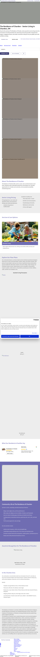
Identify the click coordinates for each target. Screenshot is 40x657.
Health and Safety (17, 646)
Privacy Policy (12, 653)
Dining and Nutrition (17, 645)
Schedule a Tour (4, 39)
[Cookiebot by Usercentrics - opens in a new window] (34, 320)
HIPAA (11, 652)
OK (29, 336)
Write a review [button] (10, 453)
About (1, 45)
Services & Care (7, 45)
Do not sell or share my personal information (10, 336)
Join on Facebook (15, 53)
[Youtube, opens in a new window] (0, 644)
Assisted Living (16, 641)
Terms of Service (13, 654)
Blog (14, 650)
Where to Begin (16, 639)
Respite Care (16, 643)
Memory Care (16, 642)
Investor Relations (17, 651)
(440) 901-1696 (15, 39)
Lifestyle (20, 45)
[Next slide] (6, 179)
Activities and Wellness (18, 644)
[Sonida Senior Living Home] (7, 1)
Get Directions (4, 43)
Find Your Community (5, 640)
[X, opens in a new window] (0, 645)
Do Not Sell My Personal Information (23, 652)
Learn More (20, 236)
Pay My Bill (36, 0)
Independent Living (17, 640)
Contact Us (16, 648)
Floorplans (14, 45)
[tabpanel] (20, 354)
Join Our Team (30, 0)
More (15, 647)
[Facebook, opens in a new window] (0, 643)
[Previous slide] (3, 179)
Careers (15, 649)
